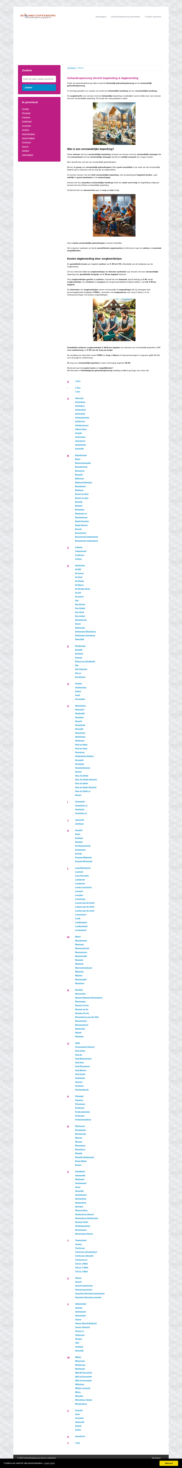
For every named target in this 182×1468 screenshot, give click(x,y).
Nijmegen (79, 1036)
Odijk (77, 1043)
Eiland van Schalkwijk (85, 661)
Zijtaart (78, 1426)
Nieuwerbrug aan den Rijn (87, 1017)
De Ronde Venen (82, 589)
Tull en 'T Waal (81, 1267)
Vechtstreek (80, 1312)
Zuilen (78, 1430)
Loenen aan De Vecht (84, 903)
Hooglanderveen (82, 768)
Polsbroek (79, 1108)
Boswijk (78, 502)
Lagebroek (80, 880)
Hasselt (78, 721)
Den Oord (79, 612)
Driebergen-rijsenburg (85, 635)
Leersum (79, 891)
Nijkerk (78, 1033)
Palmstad (79, 1096)
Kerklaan (79, 838)
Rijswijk (78, 1153)
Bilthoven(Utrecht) (83, 482)
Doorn (78, 624)
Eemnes (78, 658)
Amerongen (80, 437)
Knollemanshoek (82, 846)
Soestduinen (81, 1195)
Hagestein (79, 709)
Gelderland (26, 121)
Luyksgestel (80, 930)
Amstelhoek (80, 445)
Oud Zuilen (80, 1051)
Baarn (77, 459)
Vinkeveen (80, 1335)
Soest (77, 1187)
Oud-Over (79, 1062)
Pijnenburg (80, 1104)
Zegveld (78, 1410)
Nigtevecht (80, 1029)
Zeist (77, 1414)
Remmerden (80, 1130)
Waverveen (80, 1361)
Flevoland (26, 113)
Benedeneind (81, 467)
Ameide (78, 433)
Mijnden (78, 975)
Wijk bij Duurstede (83, 1377)
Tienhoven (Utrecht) (84, 1256)
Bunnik (78, 529)
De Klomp (79, 581)
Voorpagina (101, 17)
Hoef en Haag (81, 745)
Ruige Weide (81, 1161)
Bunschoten (80, 533)
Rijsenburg (80, 1149)
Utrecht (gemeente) (84, 1286)
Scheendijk (80, 1175)
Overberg (79, 1086)
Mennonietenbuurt (83, 968)
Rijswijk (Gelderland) (84, 1157)
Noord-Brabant (28, 134)
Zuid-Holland (27, 155)
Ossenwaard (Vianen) (85, 1047)
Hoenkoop (80, 752)
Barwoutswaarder (83, 463)
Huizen (78, 795)
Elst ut (78, 673)
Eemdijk (78, 650)
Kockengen (80, 850)
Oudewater (80, 1078)
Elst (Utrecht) (81, 669)
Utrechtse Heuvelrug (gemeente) (90, 1293)
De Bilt (78, 569)
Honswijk (79, 760)
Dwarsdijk (79, 639)
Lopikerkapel (81, 922)
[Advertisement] (91, 45)
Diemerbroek (81, 620)
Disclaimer (156, 1458)
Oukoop (78, 1082)
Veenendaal (80, 1315)
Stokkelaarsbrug (82, 1226)
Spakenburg (80, 1203)
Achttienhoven (82, 425)
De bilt (78, 593)
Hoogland (79, 764)
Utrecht (25, 146)
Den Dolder (80, 608)
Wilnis (78, 1392)
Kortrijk (78, 854)
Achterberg (80, 402)
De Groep (79, 573)
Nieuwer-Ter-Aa (82, 1013)
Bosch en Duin (82, 494)
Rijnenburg (80, 1146)
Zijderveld (79, 1422)
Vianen (78, 1319)
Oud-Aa (78, 1055)
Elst (77, 665)
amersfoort (80, 1436)
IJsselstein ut (81, 805)
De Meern (79, 585)
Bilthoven (79, 478)
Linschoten (80, 899)
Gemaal (78, 683)
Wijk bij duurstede (83, 1380)
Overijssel (26, 142)
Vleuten (78, 1339)
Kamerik (78, 830)
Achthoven (80, 421)
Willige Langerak (82, 1388)
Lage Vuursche (82, 876)
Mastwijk (79, 960)
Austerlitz (79, 449)
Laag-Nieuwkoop (83, 868)
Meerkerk (79, 964)
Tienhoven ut (81, 1260)
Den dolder (80, 616)
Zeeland (25, 151)
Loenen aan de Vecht (84, 907)
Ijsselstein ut (81, 813)
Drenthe (25, 109)
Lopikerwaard (81, 926)
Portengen (80, 1116)
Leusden (79, 895)
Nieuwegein (80, 1001)
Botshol (78, 506)
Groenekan (80, 699)
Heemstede (80, 725)
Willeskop (79, 1384)
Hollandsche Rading (84, 756)
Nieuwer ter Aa (81, 1009)
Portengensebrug (83, 1120)
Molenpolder (81, 979)
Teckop (78, 1244)
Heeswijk (79, 729)
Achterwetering (82, 418)
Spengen (79, 1206)
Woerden (79, 1396)
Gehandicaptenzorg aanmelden (125, 17)
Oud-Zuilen (80, 1074)
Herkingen (79, 741)
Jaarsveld (79, 820)
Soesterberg (80, 1199)
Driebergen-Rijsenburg (85, 632)
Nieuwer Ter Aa (82, 1005)
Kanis (77, 834)
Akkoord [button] (169, 1463)
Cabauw (78, 547)
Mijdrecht (79, 972)
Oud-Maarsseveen (83, 1059)
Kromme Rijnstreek (83, 861)
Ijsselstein (79, 809)
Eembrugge (80, 646)
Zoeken (28, 87)
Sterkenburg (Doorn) (84, 1214)
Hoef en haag (81, 748)
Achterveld (80, 414)
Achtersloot (80, 410)
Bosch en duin (81, 498)
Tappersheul (80, 1240)
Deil (77, 600)
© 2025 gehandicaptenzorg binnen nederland (36, 1458)
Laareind (79, 872)
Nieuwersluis (81, 1021)
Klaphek (79, 842)
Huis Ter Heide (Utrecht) (86, 779)
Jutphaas (79, 824)
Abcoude (79, 398)
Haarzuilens (80, 706)
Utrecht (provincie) (83, 1290)
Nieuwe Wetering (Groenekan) (88, 998)
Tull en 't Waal (81, 1264)
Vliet (77, 1343)
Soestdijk (79, 1191)
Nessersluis (80, 994)
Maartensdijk (81, 956)
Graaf (77, 695)
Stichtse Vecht (81, 1222)
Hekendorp (80, 733)
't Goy (77, 381)
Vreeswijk (79, 1351)
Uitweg (78, 1278)
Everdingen (80, 677)
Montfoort (79, 983)
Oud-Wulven (80, 1070)
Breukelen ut (81, 514)
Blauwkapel (80, 486)
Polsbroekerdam (82, 1112)
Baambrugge (81, 455)
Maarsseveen (81, 952)
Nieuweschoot (81, 1025)
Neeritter (79, 990)
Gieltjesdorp (80, 687)
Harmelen (79, 717)
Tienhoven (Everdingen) (86, 1252)
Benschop (79, 471)
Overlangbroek (82, 1090)
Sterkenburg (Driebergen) (86, 1218)
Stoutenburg (81, 1230)
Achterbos (80, 406)
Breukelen (79, 510)
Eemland (79, 654)
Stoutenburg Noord (84, 1234)
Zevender (79, 1418)
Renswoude (80, 1134)
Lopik (77, 918)
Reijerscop (80, 1126)
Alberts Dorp (81, 429)
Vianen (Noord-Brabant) (86, 1323)
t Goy (77, 1443)
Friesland (26, 117)
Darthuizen (80, 565)
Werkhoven (80, 1365)
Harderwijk (80, 713)
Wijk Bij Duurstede (83, 1373)
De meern (79, 597)
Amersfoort (80, 441)
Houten (78, 772)
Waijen (78, 1357)
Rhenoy (78, 1142)
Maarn (78, 937)
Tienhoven (80, 1248)
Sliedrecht (79, 1179)
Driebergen (80, 628)
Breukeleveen (81, 517)
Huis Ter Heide (81, 776)
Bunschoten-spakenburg (86, 541)
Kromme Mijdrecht (83, 857)
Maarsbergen (81, 941)
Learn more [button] (49, 1463)
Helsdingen (80, 737)
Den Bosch (80, 604)
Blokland (79, 490)
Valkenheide (80, 1304)
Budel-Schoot (81, 525)
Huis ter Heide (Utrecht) (85, 787)
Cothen (78, 559)
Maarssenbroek (82, 948)
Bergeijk (79, 475)
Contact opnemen (153, 17)
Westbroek (80, 1369)
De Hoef (78, 577)
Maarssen (79, 944)
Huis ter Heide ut (82, 791)
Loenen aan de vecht (84, 911)
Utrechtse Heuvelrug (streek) (88, 1297)
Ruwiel (78, 1165)
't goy (77, 391)
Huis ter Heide (81, 783)
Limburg (25, 130)
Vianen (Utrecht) (82, 1327)
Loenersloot (80, 915)
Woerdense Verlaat (83, 1400)
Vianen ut (79, 1331)
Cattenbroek (80, 551)
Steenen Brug (81, 1210)
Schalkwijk (80, 1171)
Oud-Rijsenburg (82, 1066)
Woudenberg (81, 1404)
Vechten (78, 1308)
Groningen (26, 126)
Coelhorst (79, 555)
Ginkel (78, 691)
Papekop (79, 1100)
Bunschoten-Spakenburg (86, 537)
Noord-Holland (28, 138)
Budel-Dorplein (82, 521)
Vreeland (79, 1347)
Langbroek (80, 883)
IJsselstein (80, 802)
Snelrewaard (80, 1183)
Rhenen (78, 1138)
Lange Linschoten (83, 887)
